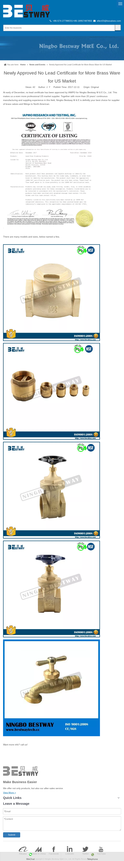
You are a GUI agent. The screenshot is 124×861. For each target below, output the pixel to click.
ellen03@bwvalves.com (109, 21)
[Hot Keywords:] (118, 27)
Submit (11, 834)
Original (95, 87)
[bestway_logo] (26, 11)
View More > (9, 792)
